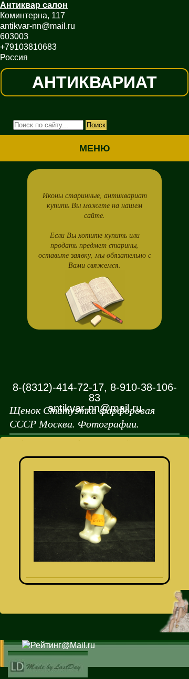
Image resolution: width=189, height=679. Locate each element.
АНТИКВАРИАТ (94, 82)
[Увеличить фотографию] (98, 477)
